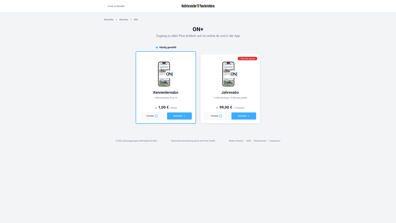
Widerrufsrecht (236, 140)
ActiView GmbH (207, 140)
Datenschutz (260, 140)
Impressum (274, 140)
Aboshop (123, 19)
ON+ (136, 19)
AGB (248, 140)
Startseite (108, 19)
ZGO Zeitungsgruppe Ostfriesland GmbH (137, 140)
